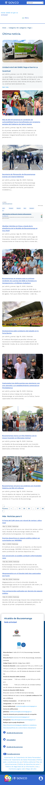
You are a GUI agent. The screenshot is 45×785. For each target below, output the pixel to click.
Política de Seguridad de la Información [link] (20, 766)
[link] (11, 4)
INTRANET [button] (4, 15)
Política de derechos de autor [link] (28, 764)
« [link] (11, 508)
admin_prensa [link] (10, 74)
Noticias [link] (30, 74)
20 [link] (24, 508)
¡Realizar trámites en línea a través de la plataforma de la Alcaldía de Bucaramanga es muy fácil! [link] (19, 228)
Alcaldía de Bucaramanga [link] (15, 733)
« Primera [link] (5, 507)
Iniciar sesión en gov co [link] (9, 12)
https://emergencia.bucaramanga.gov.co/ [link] (23, 719)
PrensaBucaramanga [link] (13, 754)
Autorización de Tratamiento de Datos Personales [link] (22, 757)
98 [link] (43, 508)
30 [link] (29, 508)
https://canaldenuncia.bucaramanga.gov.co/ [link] (16, 717)
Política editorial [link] (29, 762)
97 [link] (38, 508)
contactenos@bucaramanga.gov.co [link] (26, 706)
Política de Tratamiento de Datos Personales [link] (19, 760)
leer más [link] (5, 87)
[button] (39, 18)
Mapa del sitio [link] (31, 769)
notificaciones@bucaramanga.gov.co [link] (21, 711)
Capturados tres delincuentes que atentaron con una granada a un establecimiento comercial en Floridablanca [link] (21, 385)
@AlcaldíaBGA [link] (11, 740)
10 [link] (19, 508)
